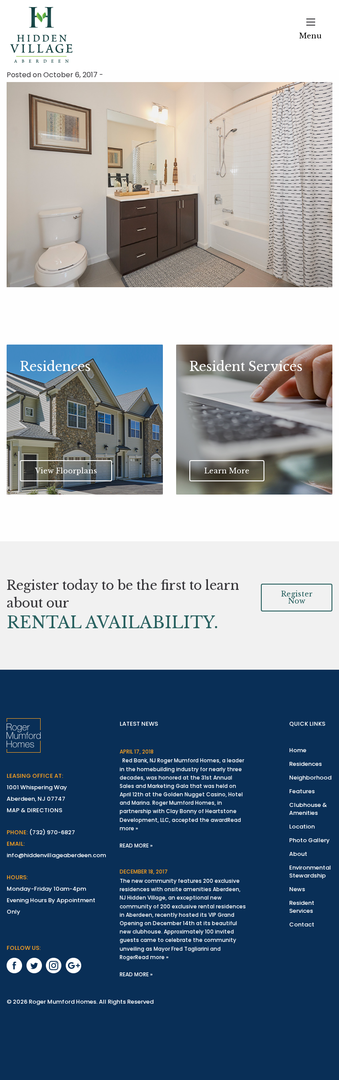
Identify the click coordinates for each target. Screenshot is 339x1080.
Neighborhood (310, 777)
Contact (301, 924)
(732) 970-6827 (52, 832)
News (297, 889)
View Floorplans (66, 470)
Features (302, 791)
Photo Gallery (309, 840)
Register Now (297, 597)
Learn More (226, 470)
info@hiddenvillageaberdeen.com (56, 855)
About (298, 854)
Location (302, 826)
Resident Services (301, 907)
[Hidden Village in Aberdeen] (41, 35)
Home (297, 750)
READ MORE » (136, 845)
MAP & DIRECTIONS (34, 810)
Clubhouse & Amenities (308, 809)
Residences (305, 764)
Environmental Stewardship (310, 871)
